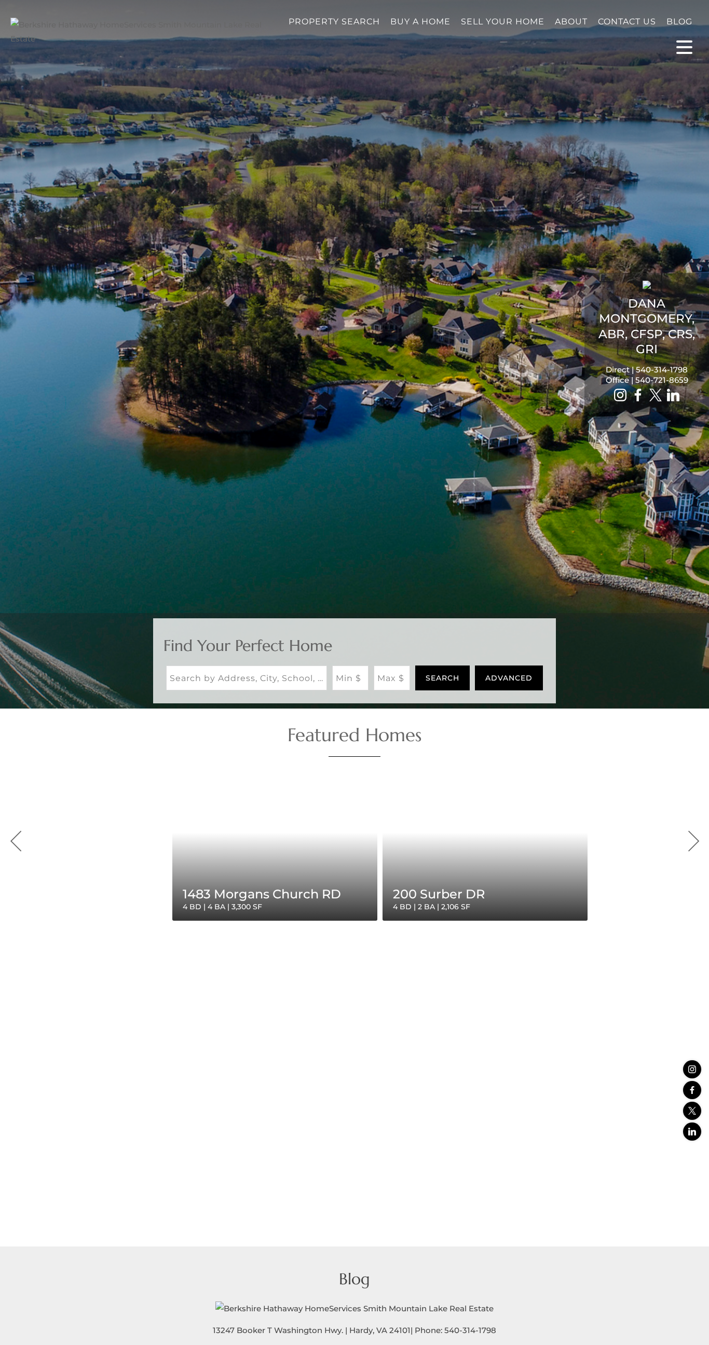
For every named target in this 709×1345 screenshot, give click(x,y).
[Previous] (15, 841)
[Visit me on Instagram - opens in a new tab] (620, 396)
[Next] (693, 841)
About (571, 21)
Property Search (334, 21)
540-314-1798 (662, 370)
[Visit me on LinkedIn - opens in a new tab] (673, 396)
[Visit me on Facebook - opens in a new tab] (638, 396)
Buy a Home (420, 21)
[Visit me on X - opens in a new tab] (655, 396)
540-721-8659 (661, 380)
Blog (679, 21)
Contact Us (627, 21)
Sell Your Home (502, 21)
